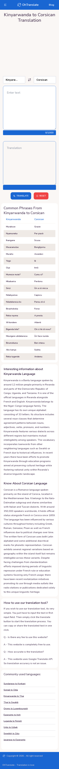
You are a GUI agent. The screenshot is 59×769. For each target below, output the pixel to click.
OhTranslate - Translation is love (18, 765)
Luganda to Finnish (13, 721)
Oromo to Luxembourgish (16, 708)
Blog (51, 5)
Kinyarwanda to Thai (14, 696)
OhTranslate (30, 5)
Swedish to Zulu (11, 733)
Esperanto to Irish (12, 714)
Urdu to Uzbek (11, 727)
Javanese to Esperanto (14, 739)
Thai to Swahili (11, 702)
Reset (42, 195)
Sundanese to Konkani (14, 683)
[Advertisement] (29, 49)
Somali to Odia (11, 689)
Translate (22, 195)
